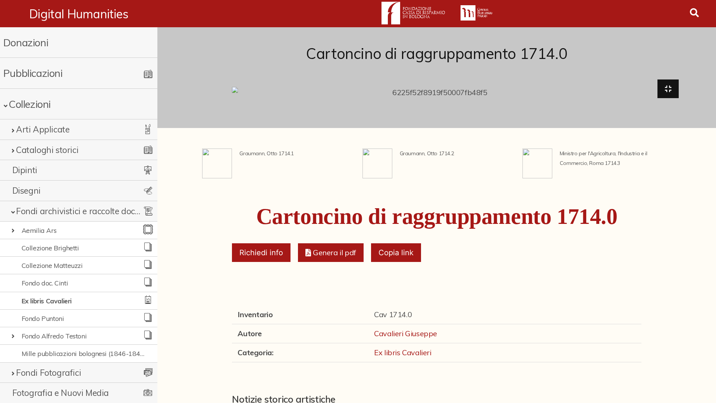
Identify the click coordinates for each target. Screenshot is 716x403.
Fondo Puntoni (43, 318)
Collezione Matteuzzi (52, 265)
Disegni (26, 190)
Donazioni (25, 42)
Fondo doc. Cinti (45, 283)
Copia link (396, 252)
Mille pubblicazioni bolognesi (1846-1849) (84, 353)
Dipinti (24, 170)
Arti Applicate (42, 129)
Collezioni (30, 103)
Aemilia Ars (39, 230)
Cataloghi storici (47, 149)
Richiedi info (261, 252)
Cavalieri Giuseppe (405, 333)
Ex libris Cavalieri (47, 301)
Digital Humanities (79, 13)
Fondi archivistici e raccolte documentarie (78, 211)
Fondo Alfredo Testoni (54, 336)
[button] (330, 252)
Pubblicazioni (33, 72)
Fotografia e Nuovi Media (60, 392)
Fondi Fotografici (48, 372)
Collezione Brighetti (50, 248)
